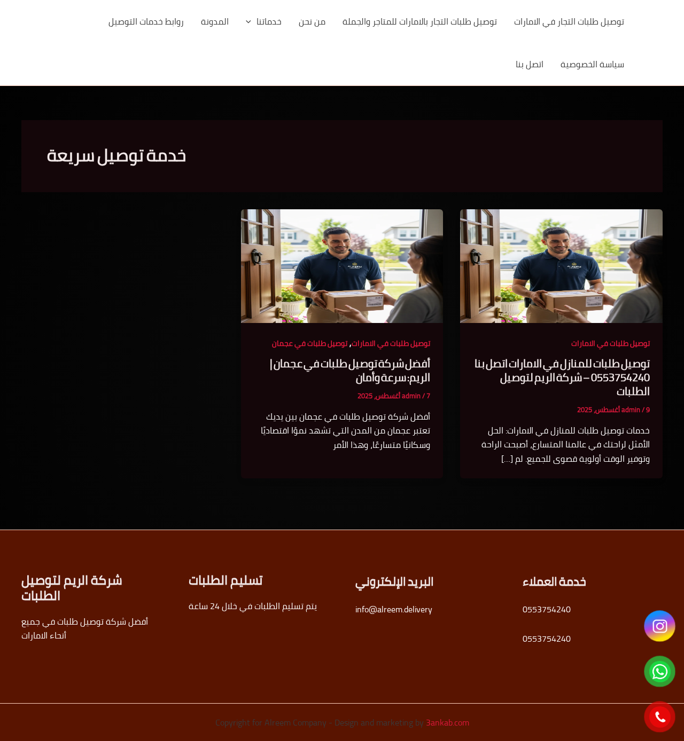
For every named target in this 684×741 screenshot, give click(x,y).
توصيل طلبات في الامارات (610, 343)
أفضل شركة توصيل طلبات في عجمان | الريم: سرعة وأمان (350, 370)
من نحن (312, 21)
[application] (251, 21)
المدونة (215, 21)
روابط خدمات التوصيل (146, 21)
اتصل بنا (529, 64)
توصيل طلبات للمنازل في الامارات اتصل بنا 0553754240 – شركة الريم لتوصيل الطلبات (562, 377)
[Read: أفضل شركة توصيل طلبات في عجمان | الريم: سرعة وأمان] (342, 265)
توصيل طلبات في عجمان (309, 343)
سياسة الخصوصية (592, 64)
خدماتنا (269, 21)
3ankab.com (447, 722)
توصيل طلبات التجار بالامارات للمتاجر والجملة (420, 21)
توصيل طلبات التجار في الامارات (569, 21)
